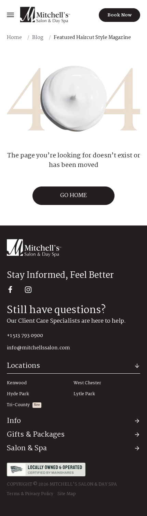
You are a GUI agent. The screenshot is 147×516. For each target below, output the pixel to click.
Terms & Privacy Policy (30, 494)
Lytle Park (84, 394)
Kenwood (17, 383)
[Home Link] (73, 248)
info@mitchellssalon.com (38, 348)
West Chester (87, 383)
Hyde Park (18, 394)
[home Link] (45, 15)
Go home (73, 195)
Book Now (119, 15)
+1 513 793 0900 (25, 335)
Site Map (66, 494)
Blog (37, 37)
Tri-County (18, 405)
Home (14, 37)
